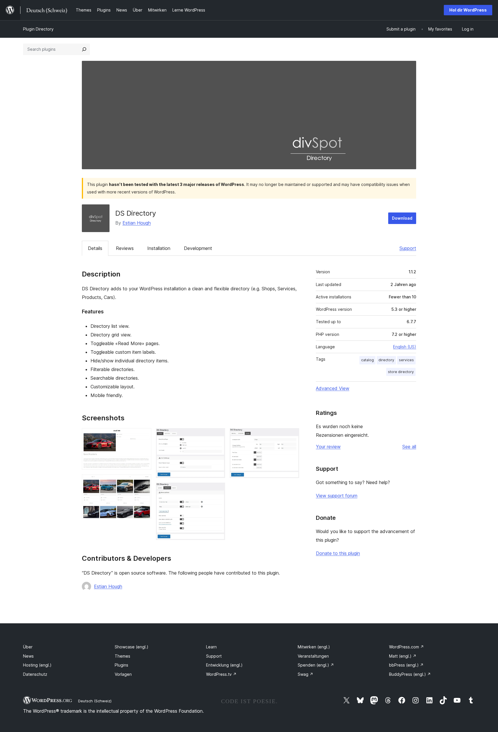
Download (402, 218)
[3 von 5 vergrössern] (217, 436)
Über (28, 646)
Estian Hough (136, 223)
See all (409, 446)
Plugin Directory (38, 29)
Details (95, 248)
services (406, 360)
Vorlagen (123, 674)
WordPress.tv (221, 674)
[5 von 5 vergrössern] (291, 436)
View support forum (336, 495)
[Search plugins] (84, 49)
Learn (211, 646)
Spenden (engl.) (316, 665)
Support (407, 248)
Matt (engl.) (402, 656)
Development (198, 248)
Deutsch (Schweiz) (95, 701)
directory (386, 360)
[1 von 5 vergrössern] (143, 436)
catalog (367, 360)
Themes (122, 656)
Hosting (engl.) (37, 665)
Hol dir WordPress (468, 9)
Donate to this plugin (338, 553)
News (28, 656)
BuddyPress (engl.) (410, 674)
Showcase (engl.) (131, 646)
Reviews (125, 248)
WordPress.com (406, 646)
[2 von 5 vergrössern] (143, 482)
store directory (401, 372)
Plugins (121, 665)
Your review (328, 446)
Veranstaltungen (313, 656)
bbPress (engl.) (406, 665)
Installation (158, 248)
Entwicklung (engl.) (224, 665)
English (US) (404, 346)
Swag (305, 674)
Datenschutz (35, 674)
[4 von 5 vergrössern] (217, 490)
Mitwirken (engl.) (314, 646)
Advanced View (332, 388)
